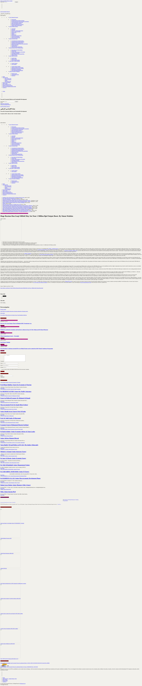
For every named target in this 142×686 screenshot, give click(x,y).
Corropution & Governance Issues (18, 40)
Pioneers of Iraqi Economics (8, 85)
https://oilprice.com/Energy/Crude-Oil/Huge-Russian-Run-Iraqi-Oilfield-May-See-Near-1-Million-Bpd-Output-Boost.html (21, 288)
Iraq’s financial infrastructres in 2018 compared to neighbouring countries (13, 583)
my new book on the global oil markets (46, 254)
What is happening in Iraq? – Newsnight (9, 336)
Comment (2, 361)
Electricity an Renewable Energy (17, 30)
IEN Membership (8, 81)
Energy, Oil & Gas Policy (16, 31)
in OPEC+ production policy (53, 248)
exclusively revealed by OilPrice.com (70, 250)
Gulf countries (14, 64)
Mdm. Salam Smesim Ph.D (8, 491)
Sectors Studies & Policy (13, 26)
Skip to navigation (3, 0)
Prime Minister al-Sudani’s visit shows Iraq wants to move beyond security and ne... (17, 210)
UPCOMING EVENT (4, 497)
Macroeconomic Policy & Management (16, 47)
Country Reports (14, 63)
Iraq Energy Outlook (5, 342)
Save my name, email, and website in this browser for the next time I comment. (15, 369)
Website (1, 367)
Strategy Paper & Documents (17, 25)
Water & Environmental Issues (17, 46)
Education (13, 29)
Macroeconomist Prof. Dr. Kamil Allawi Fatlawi (14, 405)
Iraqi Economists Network (5, 11)
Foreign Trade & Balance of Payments (18, 159)
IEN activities (5, 679)
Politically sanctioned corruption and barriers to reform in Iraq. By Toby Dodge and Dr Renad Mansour (24, 329)
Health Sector (14, 32)
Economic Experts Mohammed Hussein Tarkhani (14, 425)
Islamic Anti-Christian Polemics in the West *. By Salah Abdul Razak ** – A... (16, 211)
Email (1, 365)
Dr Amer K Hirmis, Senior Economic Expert (13, 458)
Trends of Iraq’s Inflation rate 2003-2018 (7, 643)
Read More (2, 325)
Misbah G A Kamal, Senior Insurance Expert (13, 451)
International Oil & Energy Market (18, 68)
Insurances (13, 75)
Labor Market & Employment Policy (18, 161)
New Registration (6, 103)
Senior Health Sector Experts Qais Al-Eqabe (13, 411)
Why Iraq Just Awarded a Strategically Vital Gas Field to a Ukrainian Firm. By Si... (17, 206)
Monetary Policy (14, 54)
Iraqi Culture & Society (13, 55)
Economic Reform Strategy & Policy (18, 20)
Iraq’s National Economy (13, 17)
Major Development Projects (17, 23)
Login (1, 103)
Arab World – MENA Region (14, 61)
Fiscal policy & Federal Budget (17, 157)
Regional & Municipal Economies (17, 24)
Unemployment (14, 45)
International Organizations (16, 69)
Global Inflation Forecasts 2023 (5, 538)
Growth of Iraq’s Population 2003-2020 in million (9, 628)
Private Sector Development (16, 35)
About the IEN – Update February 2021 (10, 678)
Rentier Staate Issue (15, 44)
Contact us (4, 87)
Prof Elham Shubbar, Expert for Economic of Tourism (15, 385)
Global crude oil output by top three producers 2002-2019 (10, 598)
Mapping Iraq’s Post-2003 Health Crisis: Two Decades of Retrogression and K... (17, 200)
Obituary (4, 203)
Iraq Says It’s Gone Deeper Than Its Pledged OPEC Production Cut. (16, 323)
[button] (3, 15)
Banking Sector (14, 73)
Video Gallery (5, 83)
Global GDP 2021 (3, 568)
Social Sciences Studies (16, 60)
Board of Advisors (8, 79)
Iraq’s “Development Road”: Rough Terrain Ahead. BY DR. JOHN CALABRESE (17, 208)
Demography (14, 19)
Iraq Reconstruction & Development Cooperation (20, 21)
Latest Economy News (14, 320)
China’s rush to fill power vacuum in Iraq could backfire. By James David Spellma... (17, 207)
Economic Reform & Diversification (18, 41)
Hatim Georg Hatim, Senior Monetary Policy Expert (15, 485)
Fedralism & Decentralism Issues (17, 42)
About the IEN (5, 77)
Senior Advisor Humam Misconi (9, 438)
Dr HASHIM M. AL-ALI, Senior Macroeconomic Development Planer (20, 478)
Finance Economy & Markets (14, 71)
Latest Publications (25, 213)
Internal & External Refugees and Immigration (20, 43)
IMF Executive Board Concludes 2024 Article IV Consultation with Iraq (15, 209)
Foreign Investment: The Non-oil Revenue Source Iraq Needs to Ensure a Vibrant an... (18, 205)
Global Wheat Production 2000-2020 (6, 553)
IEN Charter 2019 (8, 78)
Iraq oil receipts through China (85, 282)
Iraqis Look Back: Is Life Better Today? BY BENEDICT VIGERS (12, 523)
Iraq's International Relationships (17, 70)
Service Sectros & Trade (16, 37)
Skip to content (9, 0)
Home (4, 76)
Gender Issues (14, 58)
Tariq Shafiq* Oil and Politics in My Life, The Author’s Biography (19, 445)
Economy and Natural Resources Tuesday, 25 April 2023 (7, 502)
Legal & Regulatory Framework (17, 22)
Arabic (4, 91)
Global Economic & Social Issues (17, 67)
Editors (6, 80)
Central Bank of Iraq (15, 74)
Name (1, 363)
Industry (13, 33)
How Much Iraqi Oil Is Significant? (9, 198)
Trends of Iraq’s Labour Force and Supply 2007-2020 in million (11, 613)
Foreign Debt (14, 158)
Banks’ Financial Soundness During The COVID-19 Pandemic (14, 202)
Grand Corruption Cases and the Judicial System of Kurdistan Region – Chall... (17, 201)
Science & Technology (16, 36)
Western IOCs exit (68, 281)
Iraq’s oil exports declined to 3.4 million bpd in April (12, 204)
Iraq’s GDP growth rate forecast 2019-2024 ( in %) (9, 658)
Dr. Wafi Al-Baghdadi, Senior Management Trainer (15, 465)
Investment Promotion (15, 160)
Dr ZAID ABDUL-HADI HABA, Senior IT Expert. (14, 471)
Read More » (59, 504)
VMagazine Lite (22, 683)
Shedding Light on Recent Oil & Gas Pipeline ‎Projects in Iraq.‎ (14, 197)
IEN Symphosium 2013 (7, 84)
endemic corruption (27, 253)
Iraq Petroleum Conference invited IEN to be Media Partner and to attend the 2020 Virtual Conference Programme (26, 348)
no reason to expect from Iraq (43, 249)
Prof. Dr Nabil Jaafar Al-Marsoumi (10, 418)
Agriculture (14, 28)
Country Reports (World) (16, 66)
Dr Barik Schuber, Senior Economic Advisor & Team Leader (17, 431)
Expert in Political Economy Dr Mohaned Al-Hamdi (15, 398)
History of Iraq (14, 59)
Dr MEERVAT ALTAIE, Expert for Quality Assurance (15, 391)
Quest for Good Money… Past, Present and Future (12, 199)
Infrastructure (14, 34)
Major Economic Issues (13, 38)
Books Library (5, 680)
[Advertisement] (13, 118)
